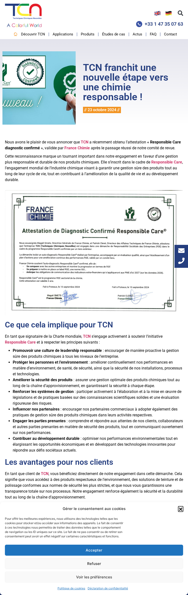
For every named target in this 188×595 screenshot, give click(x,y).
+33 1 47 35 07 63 (164, 24)
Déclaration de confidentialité (108, 588)
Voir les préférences (94, 577)
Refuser (94, 563)
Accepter (94, 550)
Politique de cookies (71, 588)
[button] (180, 508)
